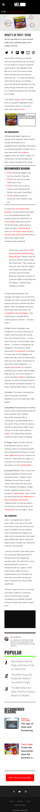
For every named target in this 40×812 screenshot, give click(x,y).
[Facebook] (12, 52)
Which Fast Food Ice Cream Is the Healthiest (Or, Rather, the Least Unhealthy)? (19, 189)
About (12, 801)
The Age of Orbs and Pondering (27, 727)
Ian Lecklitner (11, 12)
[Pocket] (22, 52)
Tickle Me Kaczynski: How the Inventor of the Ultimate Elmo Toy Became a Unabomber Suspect (28, 752)
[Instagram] (33, 52)
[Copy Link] (28, 52)
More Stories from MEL (20, 777)
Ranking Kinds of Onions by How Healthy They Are (19, 198)
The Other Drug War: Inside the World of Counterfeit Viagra (22, 678)
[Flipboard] (17, 52)
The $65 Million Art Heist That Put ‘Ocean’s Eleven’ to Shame (23, 691)
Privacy (20, 801)
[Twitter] (6, 52)
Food (3, 12)
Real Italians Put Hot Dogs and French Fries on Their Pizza (22, 665)
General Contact (20, 805)
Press (29, 801)
